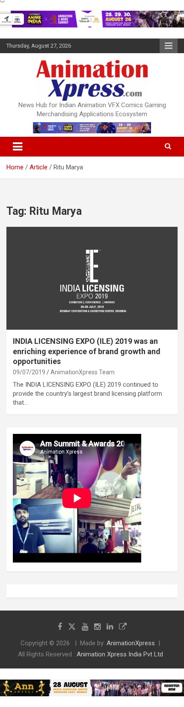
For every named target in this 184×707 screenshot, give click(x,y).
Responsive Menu (169, 46)
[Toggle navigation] (17, 146)
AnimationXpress (131, 643)
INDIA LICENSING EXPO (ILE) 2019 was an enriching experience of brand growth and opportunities (86, 351)
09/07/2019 (29, 372)
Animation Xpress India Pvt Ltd (120, 654)
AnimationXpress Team (82, 372)
